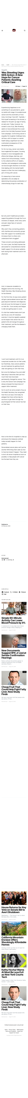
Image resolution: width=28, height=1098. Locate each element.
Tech (3, 966)
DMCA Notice (20, 1029)
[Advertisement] (14, 14)
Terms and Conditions (10, 1031)
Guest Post (20, 1031)
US (2, 904)
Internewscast (4, 558)
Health (7, 64)
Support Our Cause (14, 1032)
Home (2, 64)
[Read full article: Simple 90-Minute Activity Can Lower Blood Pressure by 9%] (14, 616)
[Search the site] (25, 30)
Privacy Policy (12, 1029)
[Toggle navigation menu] (2, 30)
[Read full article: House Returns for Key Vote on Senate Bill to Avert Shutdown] (14, 905)
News (3, 934)
